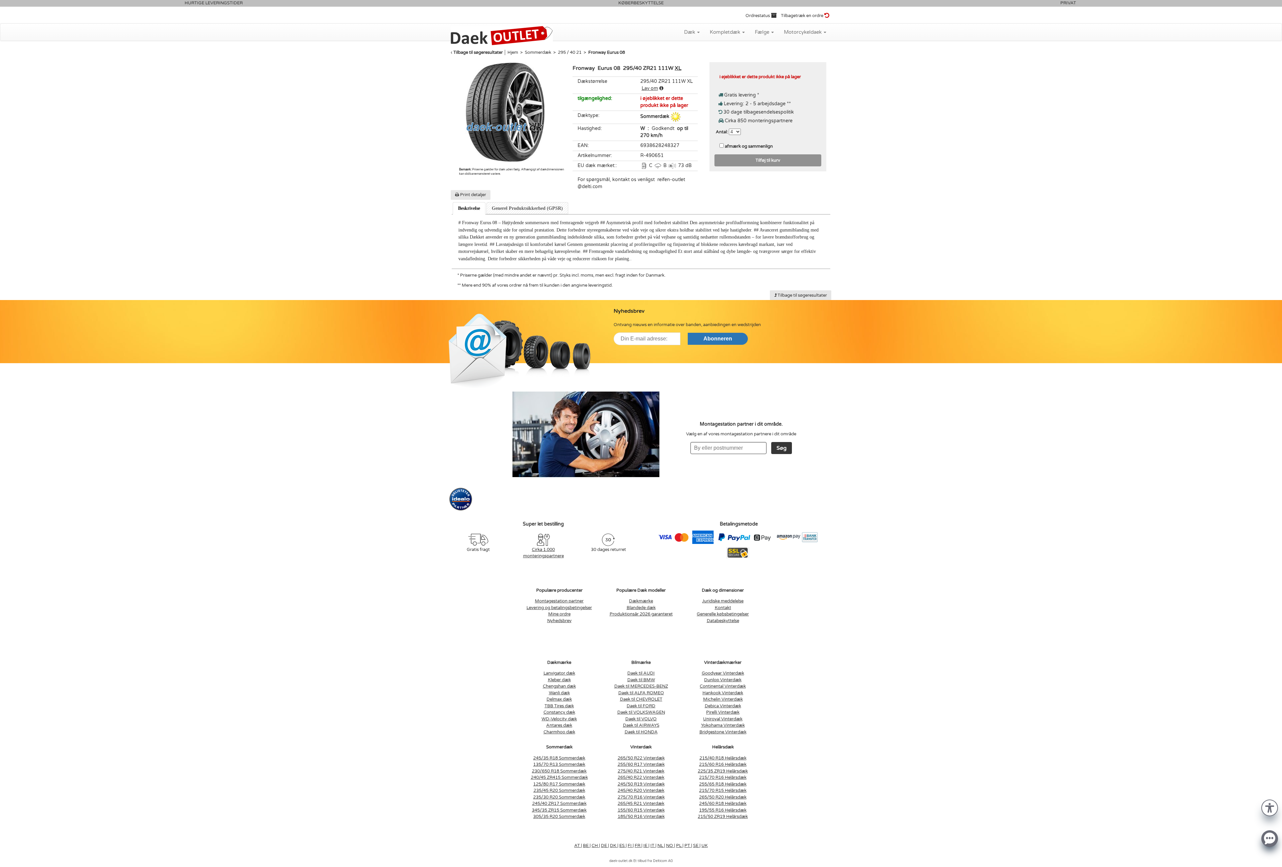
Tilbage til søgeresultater (478, 52)
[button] (1269, 807)
